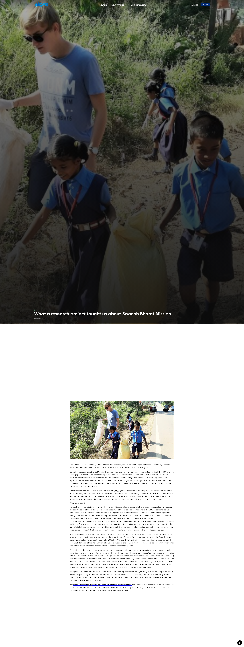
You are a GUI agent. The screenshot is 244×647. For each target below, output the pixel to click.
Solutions (103, 5)
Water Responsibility (138, 5)
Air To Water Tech (118, 5)
